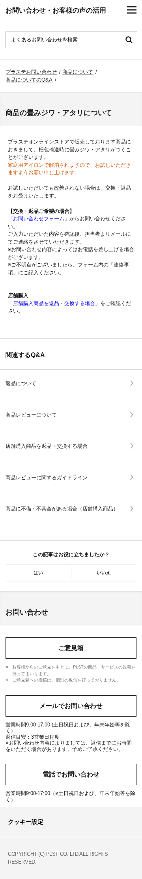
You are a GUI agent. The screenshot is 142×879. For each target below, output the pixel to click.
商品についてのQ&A (29, 80)
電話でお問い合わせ (71, 774)
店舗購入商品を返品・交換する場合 (47, 446)
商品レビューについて (31, 415)
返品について (21, 383)
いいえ (104, 572)
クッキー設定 (25, 821)
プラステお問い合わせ (31, 72)
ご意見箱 (71, 647)
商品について (77, 72)
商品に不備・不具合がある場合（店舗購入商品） (62, 509)
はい (38, 572)
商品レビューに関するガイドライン (47, 477)
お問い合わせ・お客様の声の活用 (56, 10)
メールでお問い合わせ (71, 705)
